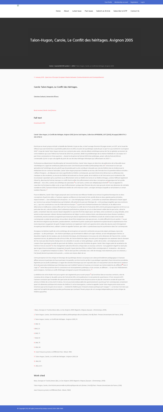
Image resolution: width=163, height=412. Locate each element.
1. (34, 310)
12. (34, 361)
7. (34, 338)
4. (34, 324)
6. (34, 333)
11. (34, 356)
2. (34, 314)
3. (34, 319)
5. (34, 328)
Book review (38, 110)
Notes (54, 110)
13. (34, 366)
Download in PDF (39, 123)
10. (35, 352)
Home (51, 66)
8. (34, 342)
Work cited (47, 110)
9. (34, 347)
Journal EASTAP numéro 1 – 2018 (64, 66)
